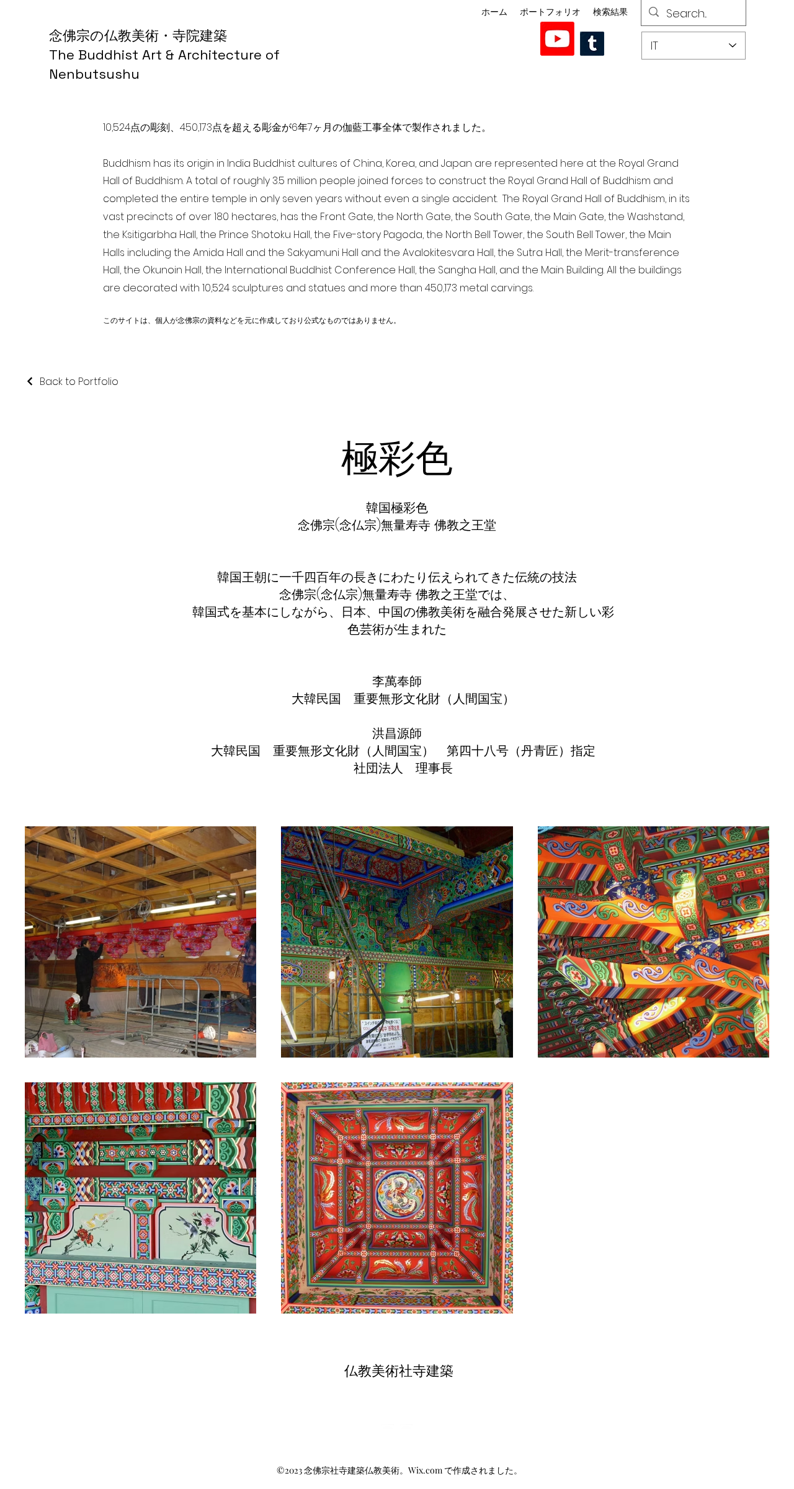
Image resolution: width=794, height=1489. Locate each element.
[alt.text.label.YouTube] (557, 39)
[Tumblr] (592, 44)
